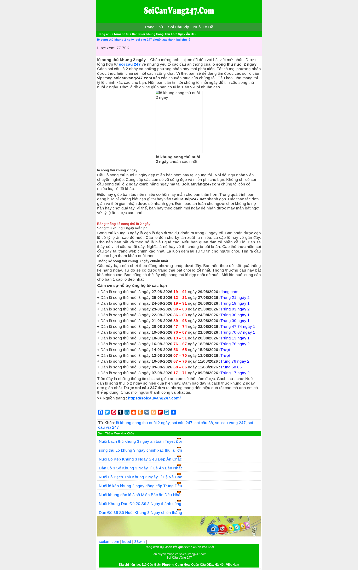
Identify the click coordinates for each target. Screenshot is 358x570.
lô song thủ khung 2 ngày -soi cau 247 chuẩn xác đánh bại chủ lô (143, 39)
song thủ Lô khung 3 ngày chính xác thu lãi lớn (140, 450)
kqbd (126, 541)
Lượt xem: (106, 48)
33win (139, 541)
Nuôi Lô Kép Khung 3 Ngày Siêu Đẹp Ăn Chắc (140, 459)
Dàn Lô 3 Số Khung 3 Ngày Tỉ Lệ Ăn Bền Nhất (140, 468)
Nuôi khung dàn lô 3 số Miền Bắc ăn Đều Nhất (140, 495)
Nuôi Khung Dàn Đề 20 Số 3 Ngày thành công (140, 503)
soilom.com (109, 541)
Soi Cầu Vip (178, 27)
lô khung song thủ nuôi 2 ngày (143, 423)
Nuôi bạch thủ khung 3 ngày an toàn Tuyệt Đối (140, 441)
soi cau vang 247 (230, 423)
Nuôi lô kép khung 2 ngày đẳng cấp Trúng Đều (140, 486)
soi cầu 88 (204, 423)
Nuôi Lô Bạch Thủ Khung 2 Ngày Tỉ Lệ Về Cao (140, 477)
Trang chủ (104, 34)
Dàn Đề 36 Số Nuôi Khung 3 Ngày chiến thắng (140, 512)
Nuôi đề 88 (121, 34)
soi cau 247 (130, 64)
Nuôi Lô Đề (203, 27)
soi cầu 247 (182, 423)
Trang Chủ (153, 27)
